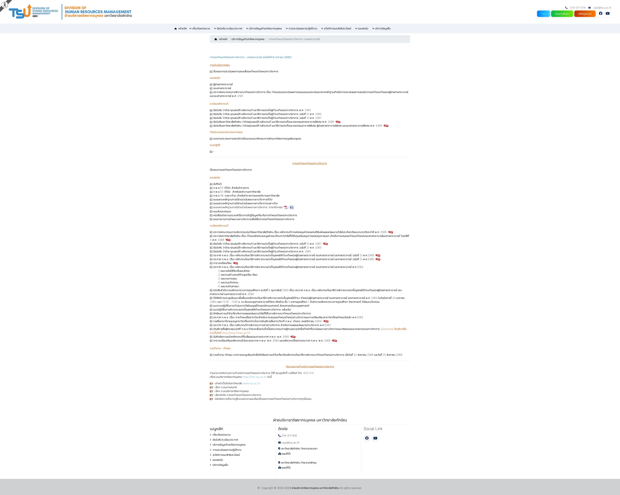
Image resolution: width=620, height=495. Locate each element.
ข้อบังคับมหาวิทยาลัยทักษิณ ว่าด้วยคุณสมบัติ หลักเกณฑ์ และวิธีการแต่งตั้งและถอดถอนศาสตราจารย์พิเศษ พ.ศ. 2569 (274, 121)
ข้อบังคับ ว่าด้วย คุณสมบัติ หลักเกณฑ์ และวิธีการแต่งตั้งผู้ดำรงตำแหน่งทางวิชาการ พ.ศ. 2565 (262, 110)
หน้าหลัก (223, 39)
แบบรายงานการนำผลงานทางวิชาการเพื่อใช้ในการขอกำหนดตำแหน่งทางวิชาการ (253, 219)
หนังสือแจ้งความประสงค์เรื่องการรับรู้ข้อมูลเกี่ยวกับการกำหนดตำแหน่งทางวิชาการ (255, 215)
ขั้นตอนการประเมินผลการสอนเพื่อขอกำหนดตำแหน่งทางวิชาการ (245, 71)
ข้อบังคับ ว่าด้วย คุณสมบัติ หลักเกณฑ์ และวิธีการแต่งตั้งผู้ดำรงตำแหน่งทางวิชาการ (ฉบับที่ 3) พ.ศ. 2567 (267, 117)
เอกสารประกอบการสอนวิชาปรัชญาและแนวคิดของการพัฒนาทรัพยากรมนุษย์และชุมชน (257, 138)
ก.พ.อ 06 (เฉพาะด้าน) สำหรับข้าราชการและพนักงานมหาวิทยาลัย (246, 195)
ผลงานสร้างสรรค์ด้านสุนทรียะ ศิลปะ (239, 274)
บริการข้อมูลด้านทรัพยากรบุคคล (248, 39)
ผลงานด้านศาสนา (230, 286)
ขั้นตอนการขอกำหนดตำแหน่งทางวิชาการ (231, 169)
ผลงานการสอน (229, 278)
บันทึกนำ (217, 184)
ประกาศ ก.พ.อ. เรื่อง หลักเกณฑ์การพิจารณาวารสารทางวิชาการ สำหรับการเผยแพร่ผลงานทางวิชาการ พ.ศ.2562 (272, 325)
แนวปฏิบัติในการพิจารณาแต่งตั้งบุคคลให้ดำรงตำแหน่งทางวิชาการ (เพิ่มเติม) (252, 309)
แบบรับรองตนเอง (222, 211)
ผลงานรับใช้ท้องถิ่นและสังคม (235, 270)
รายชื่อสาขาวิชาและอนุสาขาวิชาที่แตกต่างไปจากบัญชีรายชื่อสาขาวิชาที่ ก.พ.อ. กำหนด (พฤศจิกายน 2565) (267, 321)
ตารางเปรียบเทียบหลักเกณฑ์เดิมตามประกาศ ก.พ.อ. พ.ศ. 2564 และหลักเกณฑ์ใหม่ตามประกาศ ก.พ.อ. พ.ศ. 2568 (271, 340)
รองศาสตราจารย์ (222, 88)
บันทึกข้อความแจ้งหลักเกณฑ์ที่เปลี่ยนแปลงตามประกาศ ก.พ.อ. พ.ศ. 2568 (251, 336)
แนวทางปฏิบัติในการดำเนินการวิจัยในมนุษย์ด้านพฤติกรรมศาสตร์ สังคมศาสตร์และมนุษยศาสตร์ (261, 305)
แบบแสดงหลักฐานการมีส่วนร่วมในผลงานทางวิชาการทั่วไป (242, 199)
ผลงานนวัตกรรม (229, 282)
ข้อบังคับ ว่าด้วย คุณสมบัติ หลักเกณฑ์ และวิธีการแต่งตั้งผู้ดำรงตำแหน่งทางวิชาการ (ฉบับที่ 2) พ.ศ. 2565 (267, 114)
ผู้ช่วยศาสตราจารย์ (223, 84)
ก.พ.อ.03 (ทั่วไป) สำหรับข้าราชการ (231, 187)
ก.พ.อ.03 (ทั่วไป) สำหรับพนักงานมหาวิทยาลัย (237, 191)
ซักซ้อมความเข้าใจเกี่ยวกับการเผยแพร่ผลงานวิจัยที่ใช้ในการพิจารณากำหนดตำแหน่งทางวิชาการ (262, 313)
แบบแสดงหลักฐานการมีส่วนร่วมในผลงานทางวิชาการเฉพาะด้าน (245, 203)
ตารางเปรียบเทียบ (222, 263)
